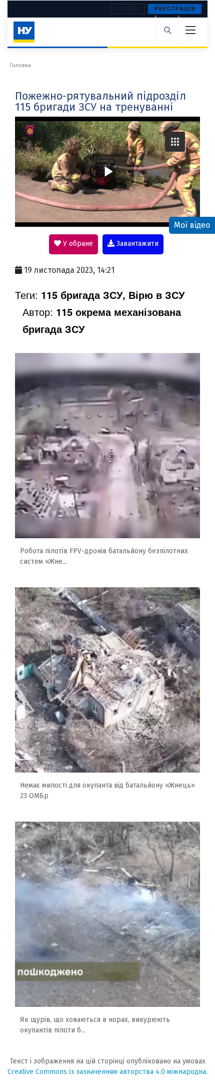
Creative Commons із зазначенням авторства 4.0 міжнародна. (108, 1071)
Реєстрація (175, 9)
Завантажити (136, 243)
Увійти (127, 9)
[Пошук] (167, 30)
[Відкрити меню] (190, 30)
